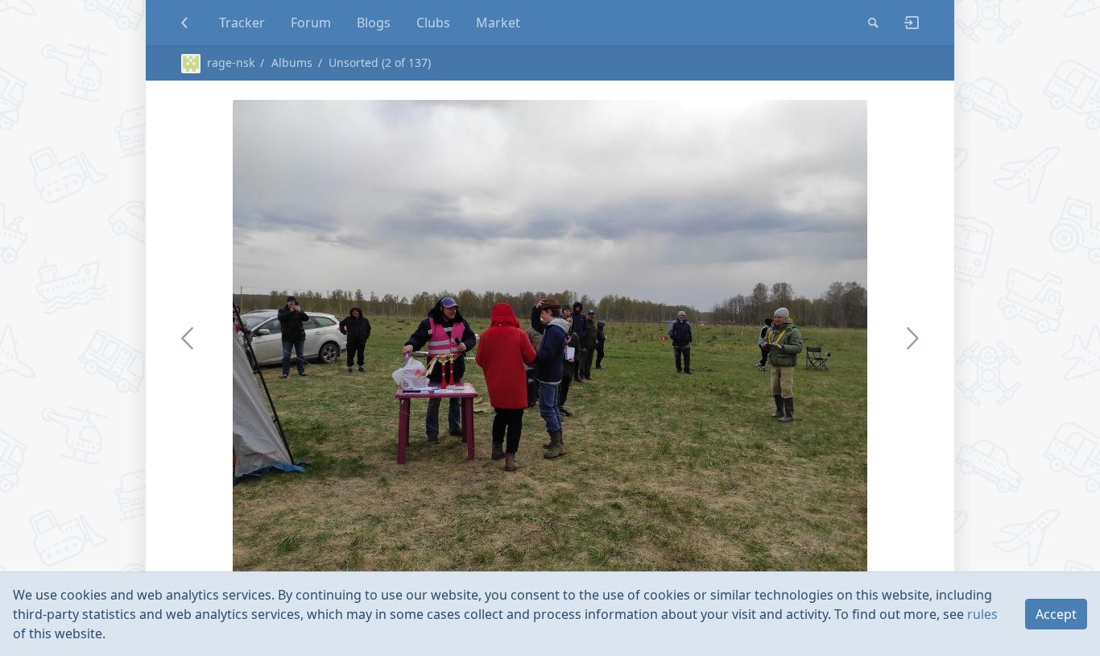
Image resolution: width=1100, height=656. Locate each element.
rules (982, 614)
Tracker (242, 22)
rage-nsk (230, 62)
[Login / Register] (905, 22)
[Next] (775, 337)
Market (498, 22)
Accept (1056, 614)
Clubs (433, 22)
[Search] (873, 22)
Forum (311, 22)
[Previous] (288, 337)
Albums (291, 62)
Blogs (374, 22)
